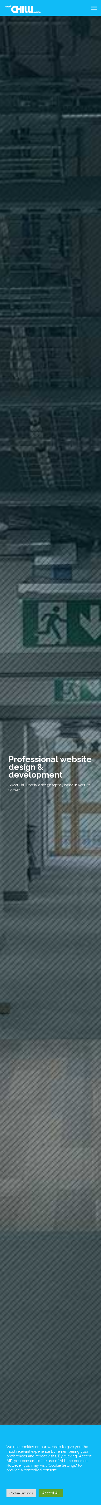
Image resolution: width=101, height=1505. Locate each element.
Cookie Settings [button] (21, 1493)
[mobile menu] (94, 7)
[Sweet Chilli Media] (22, 7)
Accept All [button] (51, 1493)
